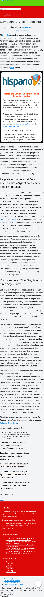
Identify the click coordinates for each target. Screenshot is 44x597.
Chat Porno (10, 562)
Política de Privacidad (12, 581)
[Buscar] (20, 9)
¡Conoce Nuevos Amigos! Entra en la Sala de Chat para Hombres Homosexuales (20, 552)
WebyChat (9, 563)
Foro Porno (10, 570)
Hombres (3, 219)
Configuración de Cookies (13, 584)
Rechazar (3, 594)
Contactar (7, 15)
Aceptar (10, 594)
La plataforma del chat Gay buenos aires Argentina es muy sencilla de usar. (17, 433)
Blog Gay (7, 17)
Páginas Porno (11, 572)
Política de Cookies (11, 582)
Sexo (12, 68)
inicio (6, 13)
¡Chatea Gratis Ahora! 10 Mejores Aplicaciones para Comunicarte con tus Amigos (21, 549)
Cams (25, 30)
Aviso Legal (8, 579)
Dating (37, 27)
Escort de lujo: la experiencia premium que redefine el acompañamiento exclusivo (20, 539)
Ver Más (8, 592)
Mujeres (12, 219)
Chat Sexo (9, 567)
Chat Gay (6, 35)
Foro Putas (9, 568)
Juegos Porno (27, 27)
